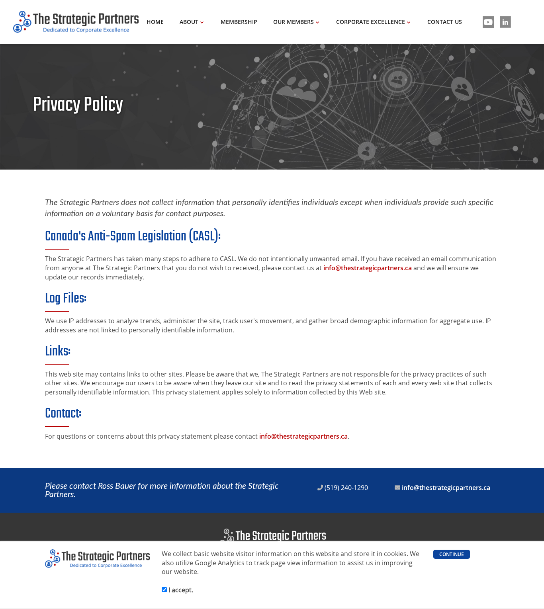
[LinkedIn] (505, 22)
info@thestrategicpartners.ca (367, 268)
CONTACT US (444, 21)
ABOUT (189, 21)
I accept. (180, 590)
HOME (155, 21)
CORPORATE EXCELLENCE (370, 21)
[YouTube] (488, 22)
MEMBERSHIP (239, 21)
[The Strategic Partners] (76, 22)
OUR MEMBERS (293, 21)
